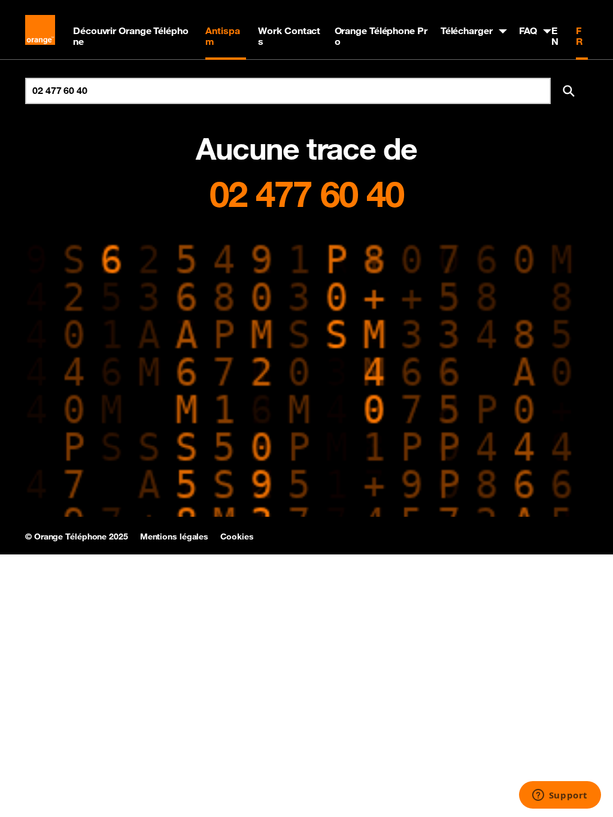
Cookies (236, 536)
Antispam (222, 36)
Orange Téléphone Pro (381, 36)
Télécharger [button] (467, 30)
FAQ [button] (528, 30)
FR (579, 36)
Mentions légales (174, 536)
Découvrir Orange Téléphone (131, 36)
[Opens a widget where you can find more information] (559, 796)
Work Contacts (289, 36)
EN (555, 36)
